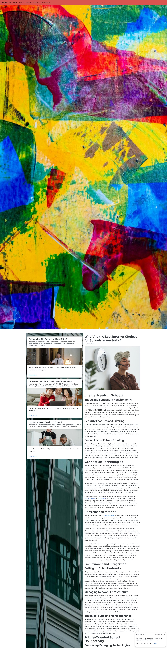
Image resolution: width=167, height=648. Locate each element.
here (155, 643)
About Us (21, 2)
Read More (33, 375)
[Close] (164, 634)
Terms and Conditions (33, 2)
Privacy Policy (45, 2)
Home (15, 2)
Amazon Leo (102, 498)
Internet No (6, 2)
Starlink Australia (90, 498)
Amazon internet (108, 515)
